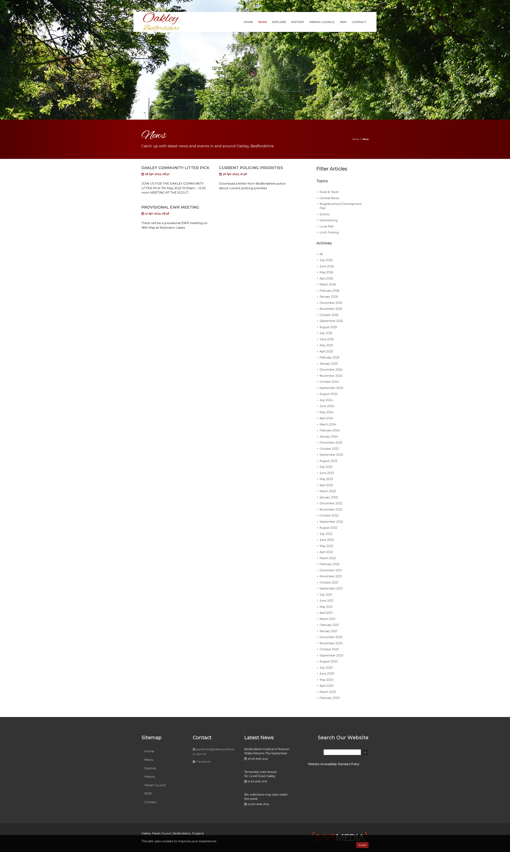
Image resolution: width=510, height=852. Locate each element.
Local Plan (327, 226)
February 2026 (329, 290)
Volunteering (328, 220)
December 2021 (331, 570)
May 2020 (326, 680)
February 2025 (329, 357)
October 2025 (329, 315)
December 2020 (331, 637)
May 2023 (326, 479)
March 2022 (328, 558)
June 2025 (327, 339)
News (148, 759)
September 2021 (331, 588)
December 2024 (331, 369)
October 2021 (329, 582)
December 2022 (331, 503)
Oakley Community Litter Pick (175, 168)
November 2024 (331, 376)
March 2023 (328, 491)
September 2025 (331, 321)
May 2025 (326, 345)
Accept (362, 844)
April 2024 (326, 418)
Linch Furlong (329, 232)
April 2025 (326, 351)
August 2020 (329, 661)
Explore (150, 768)
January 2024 (329, 436)
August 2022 (328, 527)
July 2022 (326, 534)
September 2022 (331, 521)
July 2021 (326, 594)
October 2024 (329, 382)
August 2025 (328, 327)
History (149, 776)
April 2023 (326, 485)
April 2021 (326, 613)
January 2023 (329, 497)
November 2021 (331, 576)
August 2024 (328, 394)
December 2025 (331, 303)
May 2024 (326, 412)
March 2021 (327, 619)
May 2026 (326, 272)
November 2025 (331, 309)
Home (355, 139)
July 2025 (326, 333)
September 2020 (331, 655)
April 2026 (326, 278)
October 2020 (329, 649)
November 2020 (331, 643)
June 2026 (327, 266)
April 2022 (326, 552)
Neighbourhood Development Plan (341, 206)
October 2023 (329, 449)
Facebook (203, 761)
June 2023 (327, 473)
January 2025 (329, 363)
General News (329, 198)
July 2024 (326, 400)
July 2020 (326, 667)
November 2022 (331, 509)
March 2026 (328, 284)
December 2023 (331, 442)
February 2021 (329, 625)
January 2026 (329, 296)
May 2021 (326, 607)
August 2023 (328, 461)
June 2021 (326, 600)
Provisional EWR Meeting (170, 207)
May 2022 (326, 546)
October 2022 (329, 515)
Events (324, 214)
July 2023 (326, 467)
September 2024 (331, 388)
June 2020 (327, 673)
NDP (148, 793)
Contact (150, 802)
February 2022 (329, 564)
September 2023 (331, 454)
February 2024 (330, 430)
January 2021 (328, 631)
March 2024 (328, 424)
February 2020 (330, 698)
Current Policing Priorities (251, 168)
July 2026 (326, 260)
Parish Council (155, 785)
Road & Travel (329, 192)
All (321, 254)
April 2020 (326, 686)
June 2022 (327, 540)
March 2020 (328, 692)
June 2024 (327, 406)
